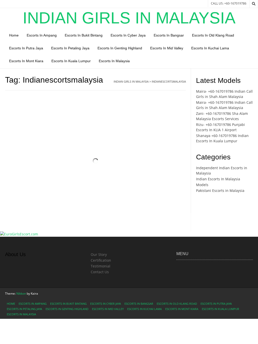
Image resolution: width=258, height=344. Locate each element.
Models (202, 184)
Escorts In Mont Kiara (26, 61)
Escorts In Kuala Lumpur (71, 61)
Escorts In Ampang (42, 35)
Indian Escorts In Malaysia (218, 179)
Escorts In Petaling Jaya (70, 48)
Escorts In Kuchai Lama (210, 48)
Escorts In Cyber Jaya (128, 35)
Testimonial (100, 266)
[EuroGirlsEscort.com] (19, 234)
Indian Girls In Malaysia (129, 18)
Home (14, 35)
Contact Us (100, 271)
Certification (101, 260)
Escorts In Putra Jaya (26, 48)
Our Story (99, 254)
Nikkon (21, 293)
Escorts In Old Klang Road (213, 35)
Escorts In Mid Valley (166, 48)
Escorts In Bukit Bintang (84, 35)
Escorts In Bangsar (169, 35)
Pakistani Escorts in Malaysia (220, 190)
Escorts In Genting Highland (120, 48)
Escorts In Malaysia (114, 61)
